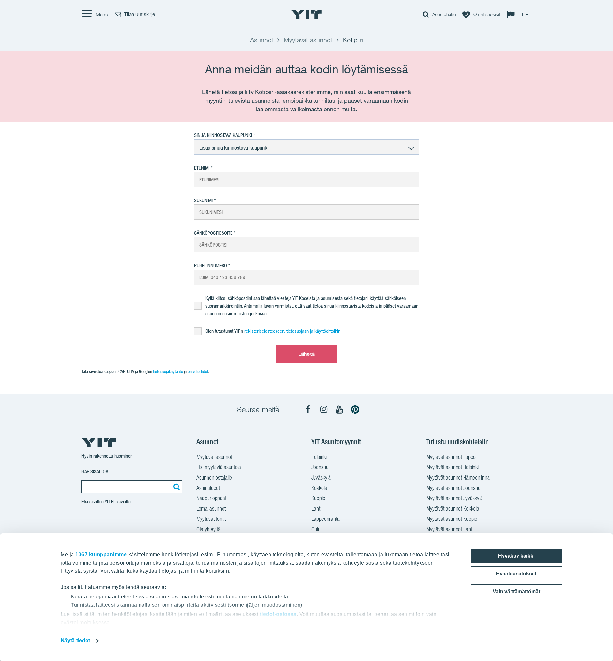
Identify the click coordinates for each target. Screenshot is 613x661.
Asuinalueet (208, 487)
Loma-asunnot (211, 508)
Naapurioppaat (211, 498)
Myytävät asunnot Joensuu (453, 487)
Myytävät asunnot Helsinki (452, 467)
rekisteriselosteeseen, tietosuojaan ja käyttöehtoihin (292, 331)
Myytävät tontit (211, 518)
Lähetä (306, 354)
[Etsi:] (176, 487)
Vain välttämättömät (516, 591)
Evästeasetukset (516, 573)
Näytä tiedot (75, 640)
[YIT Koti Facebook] (308, 409)
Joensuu (320, 467)
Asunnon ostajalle (214, 477)
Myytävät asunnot (214, 456)
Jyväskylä (321, 477)
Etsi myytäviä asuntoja (218, 467)
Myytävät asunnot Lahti (449, 529)
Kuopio (318, 498)
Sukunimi (203, 200)
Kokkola (319, 487)
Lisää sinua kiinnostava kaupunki (234, 147)
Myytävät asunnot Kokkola (452, 508)
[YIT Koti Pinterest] (355, 409)
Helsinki (319, 456)
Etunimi (201, 168)
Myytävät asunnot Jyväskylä (454, 498)
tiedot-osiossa (278, 614)
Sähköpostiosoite (213, 233)
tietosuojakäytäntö (168, 371)
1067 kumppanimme (101, 554)
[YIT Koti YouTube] (339, 409)
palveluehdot (198, 371)
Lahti (316, 508)
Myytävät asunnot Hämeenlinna (458, 477)
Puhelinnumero (210, 265)
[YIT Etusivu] (306, 14)
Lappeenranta (325, 518)
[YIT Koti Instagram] (324, 409)
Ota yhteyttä (208, 529)
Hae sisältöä (94, 471)
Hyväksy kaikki (516, 555)
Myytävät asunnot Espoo (451, 456)
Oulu (316, 529)
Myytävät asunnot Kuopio (451, 518)
